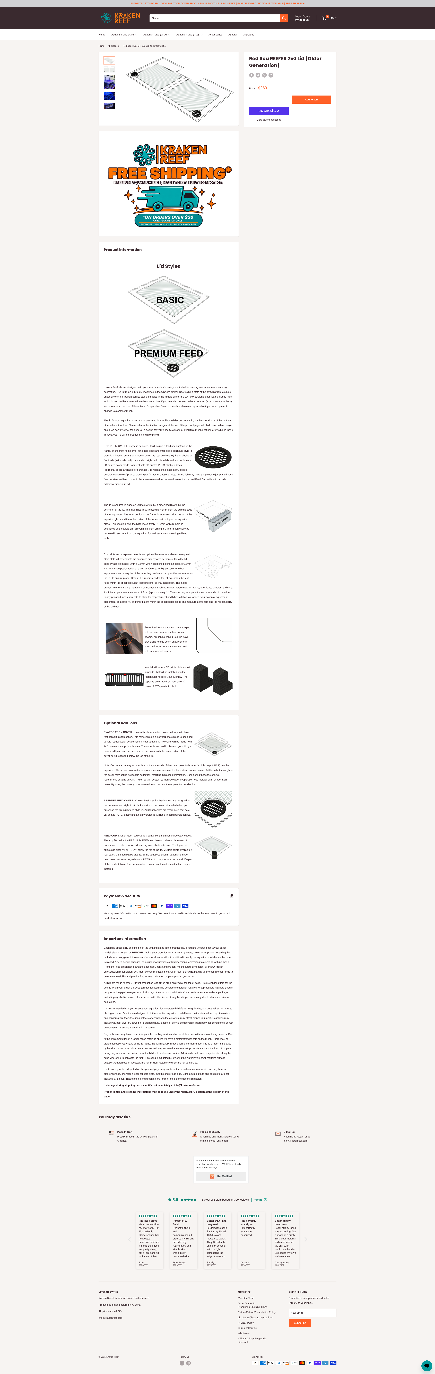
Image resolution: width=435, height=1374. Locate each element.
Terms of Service (247, 1327)
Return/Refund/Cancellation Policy (257, 1312)
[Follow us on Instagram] (188, 1363)
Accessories (215, 34)
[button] (130, 1239)
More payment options (268, 119)
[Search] (284, 18)
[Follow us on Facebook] (182, 1363)
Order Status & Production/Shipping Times (252, 1305)
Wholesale (243, 1333)
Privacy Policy (246, 1322)
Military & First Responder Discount (252, 1340)
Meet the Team (246, 1298)
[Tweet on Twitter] (264, 75)
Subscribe (300, 1322)
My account (302, 19)
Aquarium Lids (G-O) (155, 34)
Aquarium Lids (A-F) (122, 34)
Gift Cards (248, 34)
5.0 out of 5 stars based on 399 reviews (225, 1199)
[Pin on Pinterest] (258, 75)
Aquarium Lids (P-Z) (187, 34)
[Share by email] (270, 75)
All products (113, 46)
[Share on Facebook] (251, 75)
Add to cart (311, 99)
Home (102, 34)
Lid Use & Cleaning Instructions (255, 1317)
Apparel (232, 34)
